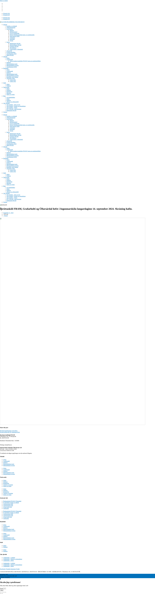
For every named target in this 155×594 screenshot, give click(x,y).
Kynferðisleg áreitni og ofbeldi (11, 502)
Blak (4, 96)
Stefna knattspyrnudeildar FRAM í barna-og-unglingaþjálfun (25, 61)
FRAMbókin (13, 48)
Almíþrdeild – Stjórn (8, 560)
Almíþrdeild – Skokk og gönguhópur (12, 559)
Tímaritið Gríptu (10, 78)
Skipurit (12, 30)
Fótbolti (5, 56)
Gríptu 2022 (13, 81)
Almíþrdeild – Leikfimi (9, 557)
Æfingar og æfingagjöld (12, 101)
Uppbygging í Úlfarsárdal (16, 49)
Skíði (4, 83)
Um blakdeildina (10, 97)
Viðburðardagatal (10, 27)
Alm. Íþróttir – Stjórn (11, 107)
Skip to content (4, 0)
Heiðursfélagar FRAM (15, 45)
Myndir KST (6, 15)
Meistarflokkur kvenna (9, 465)
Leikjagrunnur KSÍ (8, 505)
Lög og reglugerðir (14, 33)
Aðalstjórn (12, 37)
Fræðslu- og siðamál (11, 26)
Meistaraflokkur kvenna (12, 65)
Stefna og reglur (10, 94)
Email (1, 588)
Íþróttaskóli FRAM (11, 110)
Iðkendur (8, 93)
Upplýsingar (9, 29)
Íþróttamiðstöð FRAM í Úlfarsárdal (12, 501)
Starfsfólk (12, 39)
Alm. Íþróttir (6, 103)
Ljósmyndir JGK (7, 507)
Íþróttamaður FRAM (15, 43)
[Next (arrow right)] (2, 593)
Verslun (5, 112)
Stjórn (8, 58)
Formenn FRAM (14, 46)
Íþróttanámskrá (13, 32)
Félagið (5, 24)
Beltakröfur (9, 91)
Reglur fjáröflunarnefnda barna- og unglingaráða (22, 35)
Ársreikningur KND (11, 67)
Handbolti (5, 68)
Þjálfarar (8, 62)
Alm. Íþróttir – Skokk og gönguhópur (16, 106)
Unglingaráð (9, 59)
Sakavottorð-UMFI (14, 36)
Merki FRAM (10, 55)
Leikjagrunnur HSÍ (8, 504)
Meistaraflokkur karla (11, 64)
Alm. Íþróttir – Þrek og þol (13, 104)
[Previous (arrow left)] (0, 593)
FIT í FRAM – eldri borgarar (13, 109)
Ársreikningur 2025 (11, 53)
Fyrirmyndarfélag (10, 52)
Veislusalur (6, 508)
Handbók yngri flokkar (12, 77)
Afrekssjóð (9, 51)
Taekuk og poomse (8, 484)
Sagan (8, 42)
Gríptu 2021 (13, 80)
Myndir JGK (6, 13)
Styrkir (11, 40)
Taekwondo (6, 87)
